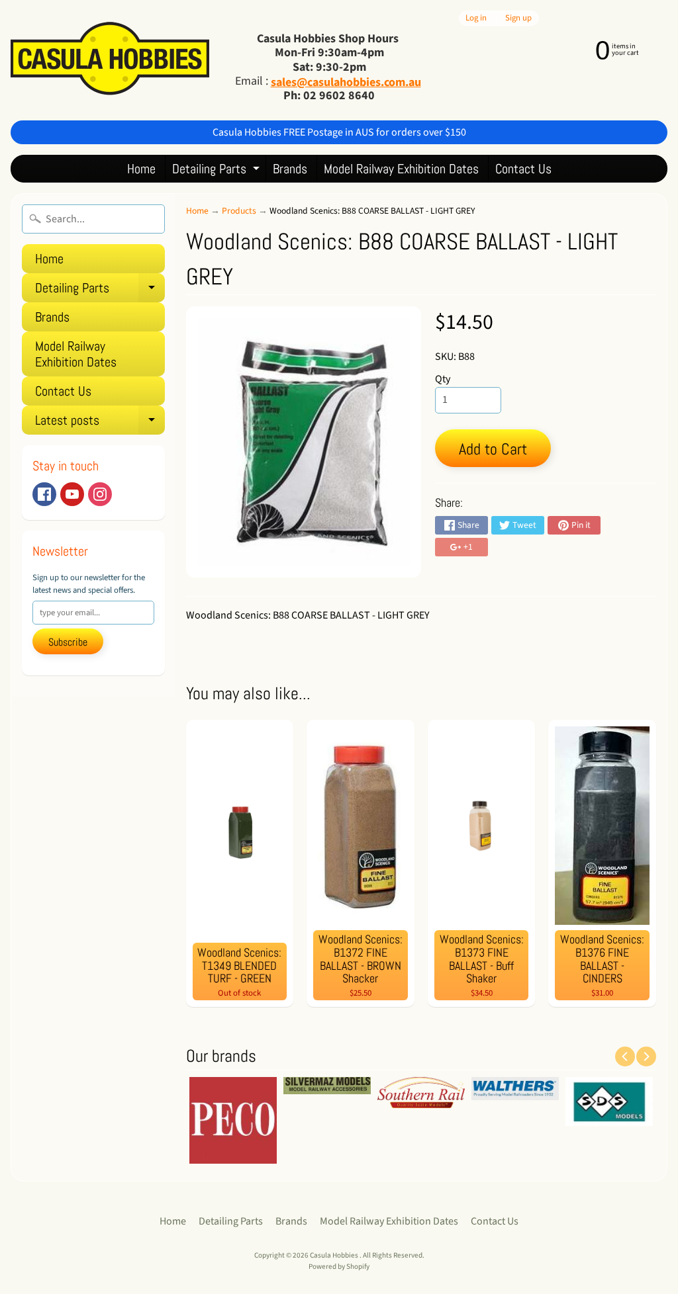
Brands (290, 168)
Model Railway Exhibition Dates (401, 168)
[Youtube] (72, 494)
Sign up (518, 18)
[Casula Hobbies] (110, 60)
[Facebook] (44, 494)
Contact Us (523, 168)
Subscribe (67, 642)
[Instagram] (100, 494)
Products (239, 210)
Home (141, 168)
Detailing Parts (217, 171)
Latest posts (100, 423)
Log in (476, 18)
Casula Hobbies (335, 1255)
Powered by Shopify (339, 1267)
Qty (442, 379)
